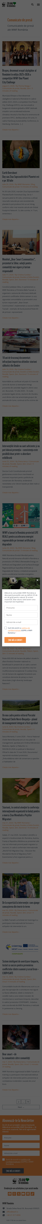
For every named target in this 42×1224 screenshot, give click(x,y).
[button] (37, 580)
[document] (21, 612)
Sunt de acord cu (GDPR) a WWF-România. (20, 630)
